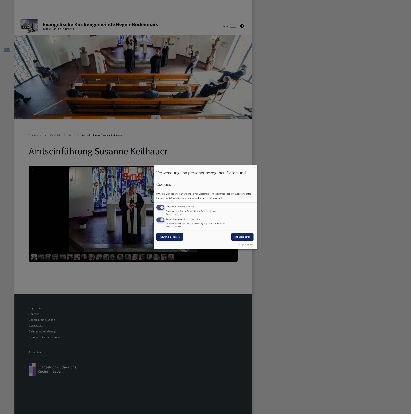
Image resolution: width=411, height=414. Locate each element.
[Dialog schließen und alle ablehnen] (254, 167)
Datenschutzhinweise (209, 198)
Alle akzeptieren (242, 236)
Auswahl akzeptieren (170, 236)
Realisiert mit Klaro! (244, 245)
